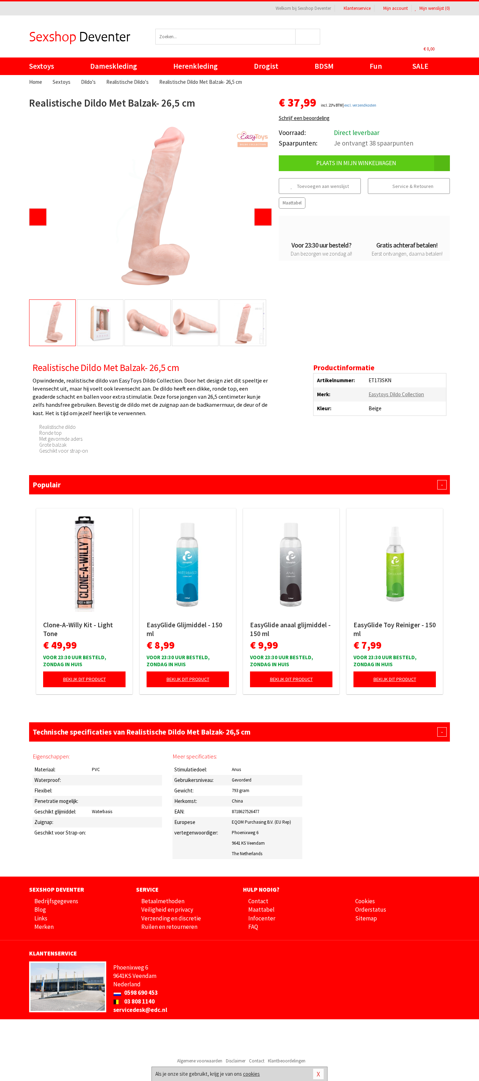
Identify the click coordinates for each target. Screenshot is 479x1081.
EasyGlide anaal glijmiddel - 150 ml (290, 629)
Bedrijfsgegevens (56, 901)
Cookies (365, 901)
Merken (44, 927)
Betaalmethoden (162, 901)
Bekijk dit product (84, 679)
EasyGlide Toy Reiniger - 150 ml (394, 629)
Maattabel (292, 203)
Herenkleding (195, 66)
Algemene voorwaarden (199, 1061)
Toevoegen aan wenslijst (322, 186)
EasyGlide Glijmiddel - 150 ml (184, 629)
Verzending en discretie (171, 918)
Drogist (266, 66)
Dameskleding (113, 66)
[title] (252, 139)
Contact (258, 901)
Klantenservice (357, 8)
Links (40, 918)
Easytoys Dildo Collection (396, 394)
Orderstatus (370, 909)
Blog (40, 909)
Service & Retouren (412, 186)
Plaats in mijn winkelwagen (356, 163)
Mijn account (395, 8)
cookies (251, 1073)
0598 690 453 (140, 992)
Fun (376, 66)
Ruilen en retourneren (169, 927)
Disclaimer (235, 1061)
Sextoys (41, 66)
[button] (38, 217)
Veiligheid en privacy (167, 909)
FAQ (253, 927)
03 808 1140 (139, 1001)
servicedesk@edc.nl (140, 1010)
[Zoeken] (308, 37)
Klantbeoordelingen (286, 1061)
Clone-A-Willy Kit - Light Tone (78, 629)
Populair (238, 484)
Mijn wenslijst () (434, 8)
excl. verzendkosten (360, 105)
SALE (420, 66)
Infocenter (261, 918)
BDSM (324, 66)
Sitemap (366, 918)
